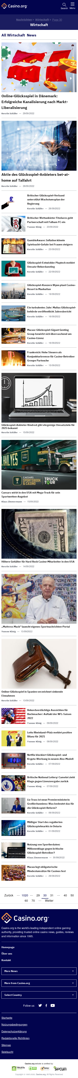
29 (38, 895)
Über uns (6, 953)
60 (26, 900)
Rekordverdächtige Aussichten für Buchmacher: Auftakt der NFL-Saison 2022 (49, 714)
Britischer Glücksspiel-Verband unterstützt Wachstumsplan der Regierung (46, 199)
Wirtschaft (42, 19)
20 (26, 895)
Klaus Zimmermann (11, 501)
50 (72, 895)
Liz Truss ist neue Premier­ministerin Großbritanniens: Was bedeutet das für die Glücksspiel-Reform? (50, 804)
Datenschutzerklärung (14, 1031)
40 (65, 895)
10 (23, 895)
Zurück (8, 895)
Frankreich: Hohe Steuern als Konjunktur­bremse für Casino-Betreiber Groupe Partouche (51, 356)
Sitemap (6, 1045)
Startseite (6, 1018)
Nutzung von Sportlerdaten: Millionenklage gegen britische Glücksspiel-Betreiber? (45, 848)
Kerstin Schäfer (9, 113)
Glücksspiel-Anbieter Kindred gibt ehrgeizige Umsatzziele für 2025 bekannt (38, 426)
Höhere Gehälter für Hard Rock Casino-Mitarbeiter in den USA (38, 561)
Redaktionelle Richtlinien (15, 1038)
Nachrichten (24, 19)
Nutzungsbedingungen (14, 1024)
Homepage (8, 947)
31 (52, 895)
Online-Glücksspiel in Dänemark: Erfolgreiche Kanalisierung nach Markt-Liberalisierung (34, 101)
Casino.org (41, 1074)
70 (33, 900)
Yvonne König (34, 227)
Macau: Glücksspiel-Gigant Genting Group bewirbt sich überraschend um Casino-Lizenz (49, 334)
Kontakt (6, 960)
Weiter (49, 900)
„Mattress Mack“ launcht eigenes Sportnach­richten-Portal (35, 626)
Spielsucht (7, 1052)
